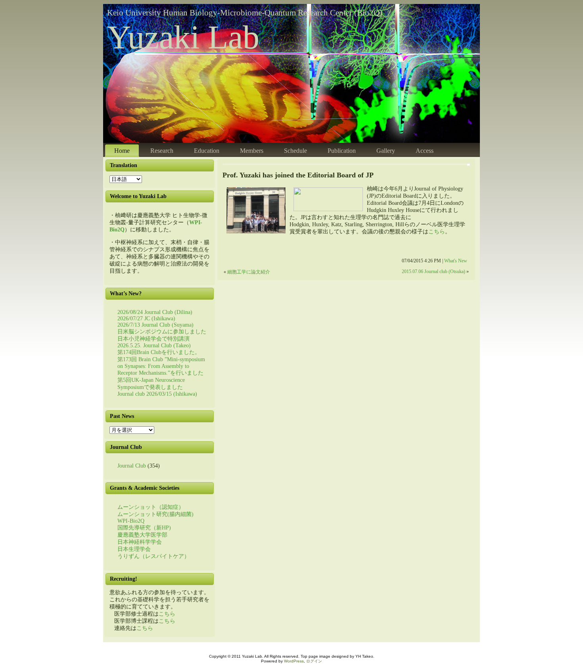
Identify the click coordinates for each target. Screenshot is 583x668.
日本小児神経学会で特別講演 (153, 339)
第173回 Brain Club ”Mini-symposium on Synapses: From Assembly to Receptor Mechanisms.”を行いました (161, 366)
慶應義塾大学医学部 (142, 535)
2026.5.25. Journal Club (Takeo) (154, 345)
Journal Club (131, 466)
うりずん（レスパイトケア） (153, 556)
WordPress (294, 661)
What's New (455, 261)
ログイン (314, 661)
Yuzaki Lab (183, 37)
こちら (167, 614)
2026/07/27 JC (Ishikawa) (146, 318)
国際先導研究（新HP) (144, 528)
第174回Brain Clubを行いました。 (158, 352)
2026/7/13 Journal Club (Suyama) (155, 325)
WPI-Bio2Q (130, 521)
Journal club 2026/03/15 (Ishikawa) (157, 394)
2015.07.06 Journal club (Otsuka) (433, 271)
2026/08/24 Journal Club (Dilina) (154, 312)
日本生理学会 (134, 549)
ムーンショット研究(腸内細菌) (155, 514)
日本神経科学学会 (139, 542)
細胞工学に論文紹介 (248, 272)
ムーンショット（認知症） (150, 507)
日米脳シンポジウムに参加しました (161, 332)
